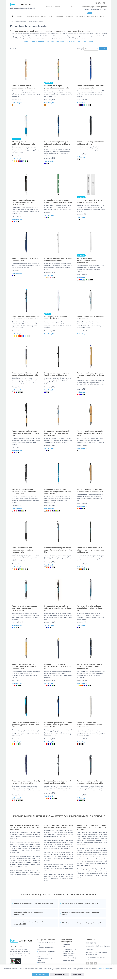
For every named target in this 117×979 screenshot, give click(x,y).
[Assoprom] (15, 961)
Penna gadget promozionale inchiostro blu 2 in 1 (56, 318)
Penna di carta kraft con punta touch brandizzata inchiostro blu (58, 201)
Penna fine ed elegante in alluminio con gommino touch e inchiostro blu (57, 491)
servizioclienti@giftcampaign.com (93, 7)
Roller (68, 41)
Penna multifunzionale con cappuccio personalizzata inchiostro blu (23, 202)
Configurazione (60, 974)
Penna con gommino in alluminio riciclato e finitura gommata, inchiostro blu (58, 725)
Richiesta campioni (68, 955)
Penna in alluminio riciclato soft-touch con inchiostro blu (58, 782)
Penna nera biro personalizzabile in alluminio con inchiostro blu (26, 318)
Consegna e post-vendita (69, 949)
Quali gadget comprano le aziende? (44, 959)
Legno (78, 41)
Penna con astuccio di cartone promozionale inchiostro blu (89, 201)
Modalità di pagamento (69, 953)
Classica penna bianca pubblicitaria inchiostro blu (23, 143)
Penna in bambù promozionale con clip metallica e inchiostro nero (90, 433)
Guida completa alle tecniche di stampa (46, 944)
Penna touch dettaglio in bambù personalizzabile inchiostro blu (25, 374)
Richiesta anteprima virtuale (70, 947)
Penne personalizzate (20, 21)
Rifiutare (77, 974)
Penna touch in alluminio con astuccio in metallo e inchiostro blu (90, 608)
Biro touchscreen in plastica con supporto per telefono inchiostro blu (58, 550)
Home (11, 21)
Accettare (40, 974)
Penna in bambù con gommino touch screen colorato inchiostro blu (90, 375)
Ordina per (80, 49)
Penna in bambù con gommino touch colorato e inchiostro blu (90, 490)
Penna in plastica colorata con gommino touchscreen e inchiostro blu (24, 608)
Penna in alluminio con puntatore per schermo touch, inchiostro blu (89, 725)
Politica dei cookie (103, 968)
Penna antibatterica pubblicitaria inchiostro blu (91, 318)
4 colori (91, 41)
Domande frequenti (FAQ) (69, 958)
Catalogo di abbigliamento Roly (46, 951)
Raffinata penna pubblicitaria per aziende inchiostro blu (58, 259)
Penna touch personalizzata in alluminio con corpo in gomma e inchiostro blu (90, 550)
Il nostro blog (41, 962)
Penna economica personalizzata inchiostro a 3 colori (91, 143)
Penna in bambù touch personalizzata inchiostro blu (24, 87)
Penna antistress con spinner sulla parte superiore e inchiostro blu (58, 608)
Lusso (84, 41)
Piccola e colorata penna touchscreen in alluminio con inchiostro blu (24, 491)
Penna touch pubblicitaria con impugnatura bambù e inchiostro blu (26, 433)
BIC (74, 41)
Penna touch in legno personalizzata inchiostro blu (56, 87)
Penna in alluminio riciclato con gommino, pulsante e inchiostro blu (25, 725)
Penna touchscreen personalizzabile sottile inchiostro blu (86, 260)
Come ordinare (66, 944)
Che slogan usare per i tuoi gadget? (44, 955)
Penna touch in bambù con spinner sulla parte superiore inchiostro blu (24, 666)
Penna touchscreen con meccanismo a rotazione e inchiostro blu (23, 550)
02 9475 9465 (101, 3)
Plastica (26, 41)
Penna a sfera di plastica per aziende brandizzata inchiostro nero (57, 144)
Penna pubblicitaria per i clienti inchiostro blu (25, 259)
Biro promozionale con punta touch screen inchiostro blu (56, 374)
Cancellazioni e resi (68, 951)
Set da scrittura (60, 41)
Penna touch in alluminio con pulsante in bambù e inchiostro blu (57, 666)
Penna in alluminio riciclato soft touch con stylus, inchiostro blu (90, 782)
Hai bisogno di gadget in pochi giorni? (45, 948)
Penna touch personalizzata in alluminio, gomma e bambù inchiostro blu (57, 433)
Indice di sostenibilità (68, 960)
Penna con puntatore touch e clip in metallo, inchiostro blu (26, 782)
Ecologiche (50, 41)
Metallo (33, 41)
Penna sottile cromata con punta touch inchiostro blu (91, 87)
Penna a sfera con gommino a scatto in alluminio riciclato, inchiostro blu (89, 666)
